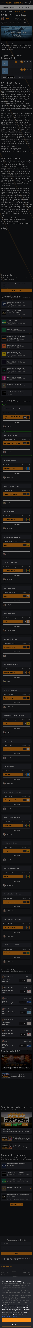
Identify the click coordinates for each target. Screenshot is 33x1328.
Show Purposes (16, 1325)
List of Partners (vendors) (9, 1316)
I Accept (16, 1320)
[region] (16, 1302)
